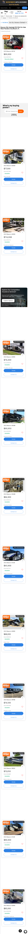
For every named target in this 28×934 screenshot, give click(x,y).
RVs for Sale (9, 15)
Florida (4, 17)
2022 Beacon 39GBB (9, 425)
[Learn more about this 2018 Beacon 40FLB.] (13, 42)
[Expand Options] (22, 49)
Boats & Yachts (4, 8)
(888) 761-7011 (19, 13)
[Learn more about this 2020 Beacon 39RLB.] (13, 759)
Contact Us (13, 68)
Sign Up (24, 7)
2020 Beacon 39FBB (9, 699)
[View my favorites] (26, 12)
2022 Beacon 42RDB (9, 165)
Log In (18, 7)
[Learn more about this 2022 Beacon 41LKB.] (13, 554)
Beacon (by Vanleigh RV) (21, 15)
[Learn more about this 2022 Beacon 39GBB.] (13, 416)
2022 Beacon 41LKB (9, 562)
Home (2, 15)
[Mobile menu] (2, 12)
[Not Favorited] (22, 58)
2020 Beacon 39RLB (9, 768)
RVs (10, 8)
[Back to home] (6, 12)
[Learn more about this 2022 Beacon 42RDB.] (13, 156)
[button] (20, 930)
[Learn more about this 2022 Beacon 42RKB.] (13, 348)
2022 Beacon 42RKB (9, 357)
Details (13, 65)
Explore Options (8, 300)
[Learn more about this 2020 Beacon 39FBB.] (13, 691)
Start (20, 111)
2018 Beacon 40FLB (9, 51)
